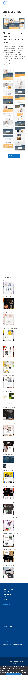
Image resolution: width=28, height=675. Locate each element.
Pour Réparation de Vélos (9, 344)
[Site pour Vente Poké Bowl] (8, 525)
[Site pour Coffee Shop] (8, 509)
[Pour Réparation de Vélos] (8, 351)
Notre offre (7, 591)
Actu (5, 596)
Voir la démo (14, 156)
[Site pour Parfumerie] (8, 319)
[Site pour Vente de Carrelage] (8, 541)
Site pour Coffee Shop (8, 502)
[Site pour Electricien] (8, 477)
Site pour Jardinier (7, 391)
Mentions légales (9, 661)
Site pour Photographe (9, 375)
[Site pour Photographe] (8, 382)
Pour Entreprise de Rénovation (11, 328)
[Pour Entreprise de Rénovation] (8, 335)
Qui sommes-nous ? (9, 589)
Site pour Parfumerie (8, 312)
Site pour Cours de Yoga (9, 423)
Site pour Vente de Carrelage (10, 533)
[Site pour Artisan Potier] (8, 414)
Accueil (5, 586)
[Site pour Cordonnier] (8, 446)
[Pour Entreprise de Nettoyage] (8, 288)
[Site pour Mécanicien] (8, 462)
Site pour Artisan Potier (9, 407)
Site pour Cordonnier (8, 439)
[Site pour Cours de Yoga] (8, 430)
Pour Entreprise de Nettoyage (11, 280)
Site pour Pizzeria (7, 296)
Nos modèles (7, 594)
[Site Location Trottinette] (8, 493)
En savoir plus (17, 674)
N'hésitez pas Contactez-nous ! (14, 206)
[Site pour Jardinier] (8, 398)
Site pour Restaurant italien (10, 359)
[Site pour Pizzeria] (8, 303)
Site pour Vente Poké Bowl (10, 518)
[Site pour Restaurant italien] (8, 367)
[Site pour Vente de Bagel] (8, 556)
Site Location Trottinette (9, 486)
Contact (6, 599)
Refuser (11, 674)
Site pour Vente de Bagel (9, 549)
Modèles (12, 16)
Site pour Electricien (8, 470)
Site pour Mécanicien (8, 454)
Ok (7, 674)
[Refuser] (21, 674)
